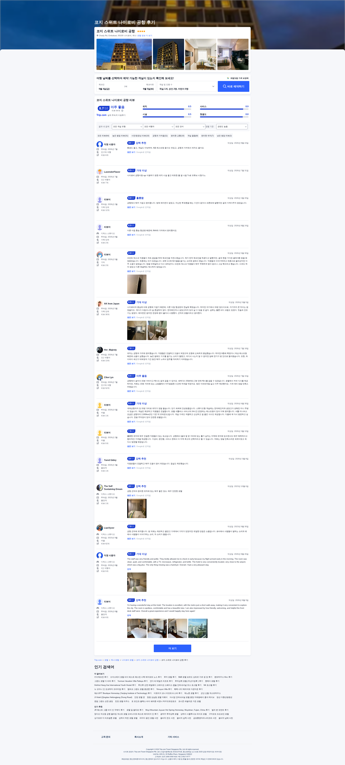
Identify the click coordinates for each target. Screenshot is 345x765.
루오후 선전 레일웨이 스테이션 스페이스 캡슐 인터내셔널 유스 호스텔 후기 (169, 685)
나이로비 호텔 (128, 660)
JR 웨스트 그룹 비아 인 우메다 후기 (109, 710)
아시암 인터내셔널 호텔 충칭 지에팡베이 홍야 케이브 (192, 697)
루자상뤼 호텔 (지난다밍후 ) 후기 (189, 681)
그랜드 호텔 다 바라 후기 (104, 681)
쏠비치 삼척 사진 (184, 718)
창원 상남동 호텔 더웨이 (157, 697)
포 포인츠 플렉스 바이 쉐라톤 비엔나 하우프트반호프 (154, 701)
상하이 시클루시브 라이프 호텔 (194, 714)
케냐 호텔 (115, 660)
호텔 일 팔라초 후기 (135, 710)
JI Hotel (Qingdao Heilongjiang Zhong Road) (113, 697)
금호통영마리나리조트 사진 (204, 718)
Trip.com (98, 660)
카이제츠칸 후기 (101, 677)
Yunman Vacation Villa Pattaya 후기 (133, 681)
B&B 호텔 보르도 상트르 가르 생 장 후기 (195, 677)
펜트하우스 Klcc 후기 (223, 677)
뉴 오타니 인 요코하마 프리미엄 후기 (109, 689)
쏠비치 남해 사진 (226, 718)
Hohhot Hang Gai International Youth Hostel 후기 (115, 685)
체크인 (101, 84)
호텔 (106, 660)
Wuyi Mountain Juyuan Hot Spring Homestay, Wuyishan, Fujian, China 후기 (177, 710)
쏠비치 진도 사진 (167, 718)
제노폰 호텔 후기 (191, 693)
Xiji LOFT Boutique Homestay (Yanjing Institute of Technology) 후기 (123, 693)
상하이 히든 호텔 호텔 (128, 718)
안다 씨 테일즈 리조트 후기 (161, 681)
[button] (287, 4)
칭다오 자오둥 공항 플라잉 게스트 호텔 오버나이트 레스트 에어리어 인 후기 (126, 714)
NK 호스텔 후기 (210, 685)
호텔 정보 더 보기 (144, 35)
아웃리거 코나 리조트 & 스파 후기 (168, 693)
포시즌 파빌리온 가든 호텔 (189, 701)
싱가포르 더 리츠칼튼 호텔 (105, 718)
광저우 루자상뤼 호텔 (169, 714)
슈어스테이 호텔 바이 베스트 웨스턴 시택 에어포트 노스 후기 (136, 677)
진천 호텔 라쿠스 (122, 701)
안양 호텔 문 (139, 697)
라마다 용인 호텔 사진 (149, 718)
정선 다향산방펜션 (224, 697)
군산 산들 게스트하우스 (211, 693)
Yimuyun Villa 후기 (164, 689)
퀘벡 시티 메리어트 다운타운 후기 (188, 689)
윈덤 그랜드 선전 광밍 (103, 701)
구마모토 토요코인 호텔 (219, 714)
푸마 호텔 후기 (170, 677)
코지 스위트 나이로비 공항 (147, 660)
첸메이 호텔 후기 (212, 681)
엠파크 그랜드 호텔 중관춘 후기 (140, 689)
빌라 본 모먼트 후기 (220, 710)
